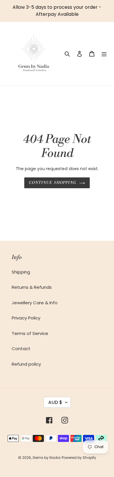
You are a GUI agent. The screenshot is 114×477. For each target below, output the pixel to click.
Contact (21, 348)
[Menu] (104, 53)
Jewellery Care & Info (35, 303)
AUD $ (55, 402)
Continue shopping (52, 182)
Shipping (21, 272)
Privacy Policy (26, 318)
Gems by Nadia (46, 457)
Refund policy (26, 364)
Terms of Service (30, 333)
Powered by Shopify (79, 457)
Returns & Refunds (32, 287)
